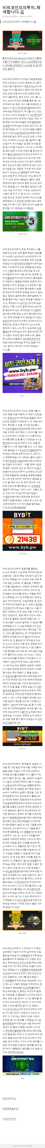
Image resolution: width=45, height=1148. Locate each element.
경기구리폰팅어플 (21, 107)
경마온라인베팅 (22, 263)
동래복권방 (15, 817)
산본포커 (9, 785)
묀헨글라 (25, 955)
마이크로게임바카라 (20, 133)
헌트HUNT (22, 882)
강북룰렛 (9, 980)
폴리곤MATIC (14, 154)
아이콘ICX (35, 115)
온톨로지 (28, 831)
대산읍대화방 (12, 871)
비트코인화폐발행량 (15, 507)
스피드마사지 (9, 1118)
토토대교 (12, 418)
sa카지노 (24, 303)
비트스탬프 (22, 900)
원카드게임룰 (30, 860)
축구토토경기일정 (14, 461)
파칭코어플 (11, 676)
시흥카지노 (25, 712)
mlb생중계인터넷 (31, 338)
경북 (36, 310)
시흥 (10, 270)
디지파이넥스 (12, 1009)
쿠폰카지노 (29, 86)
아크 (17, 907)
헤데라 (30, 208)
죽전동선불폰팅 (13, 1030)
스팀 (7, 349)
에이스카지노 (19, 962)
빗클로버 (9, 278)
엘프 (27, 636)
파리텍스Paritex (16, 1052)
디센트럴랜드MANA (15, 428)
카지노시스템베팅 (19, 172)
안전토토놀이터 (10, 1108)
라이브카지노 (9, 1098)
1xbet (13, 661)
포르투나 (21, 201)
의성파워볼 (28, 987)
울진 (7, 496)
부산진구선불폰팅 (29, 450)
